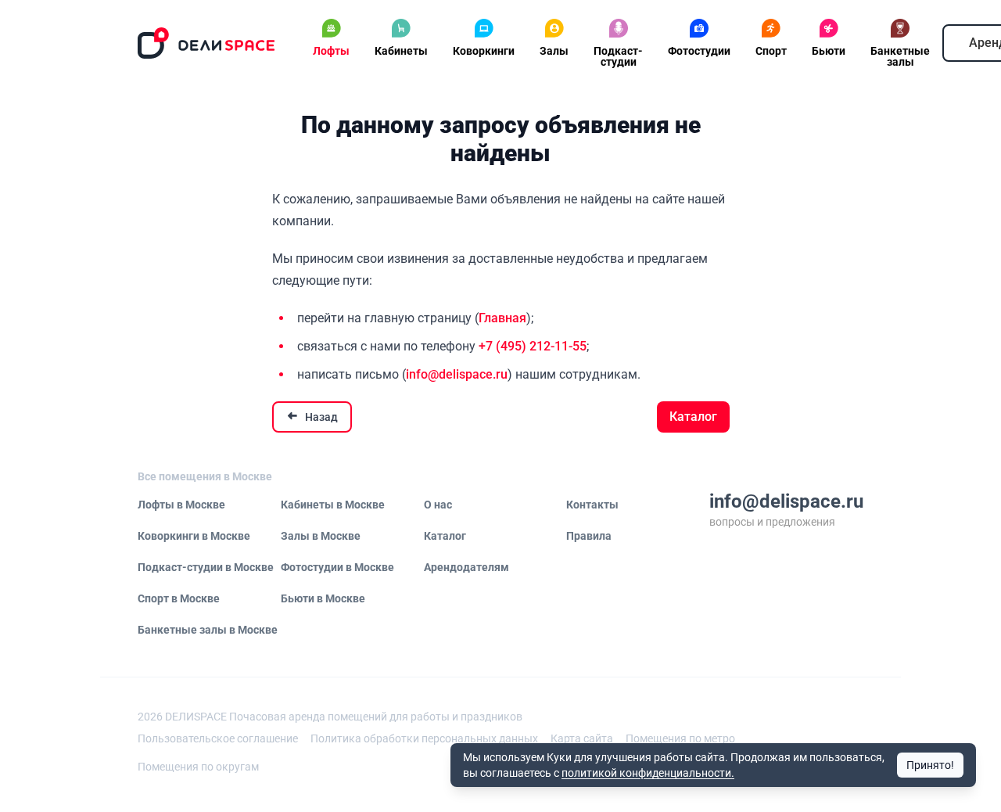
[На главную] (206, 43)
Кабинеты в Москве (333, 504)
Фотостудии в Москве (337, 567)
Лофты (331, 51)
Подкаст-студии (618, 56)
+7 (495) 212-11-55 (533, 346)
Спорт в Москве (179, 598)
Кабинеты (401, 51)
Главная (502, 318)
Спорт (771, 51)
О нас (438, 504)
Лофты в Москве (181, 504)
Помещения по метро (680, 738)
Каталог (693, 416)
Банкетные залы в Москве (208, 629)
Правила (589, 536)
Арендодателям (466, 567)
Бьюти (828, 51)
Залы (554, 51)
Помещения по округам (198, 766)
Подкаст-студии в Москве (206, 567)
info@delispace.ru (457, 374)
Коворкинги (484, 51)
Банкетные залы (900, 56)
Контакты (592, 504)
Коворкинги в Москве (194, 536)
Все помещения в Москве (205, 476)
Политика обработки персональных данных (424, 738)
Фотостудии (699, 51)
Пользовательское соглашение (218, 738)
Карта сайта (582, 738)
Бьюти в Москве (323, 598)
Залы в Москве (321, 536)
